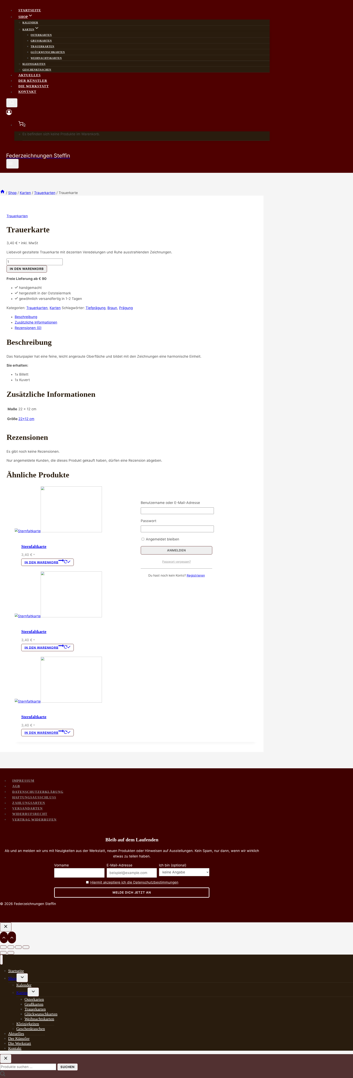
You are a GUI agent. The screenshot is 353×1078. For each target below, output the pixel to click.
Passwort (148, 521)
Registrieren (196, 575)
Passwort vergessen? (176, 561)
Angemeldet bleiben (162, 539)
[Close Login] (5, 927)
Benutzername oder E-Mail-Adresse (170, 503)
